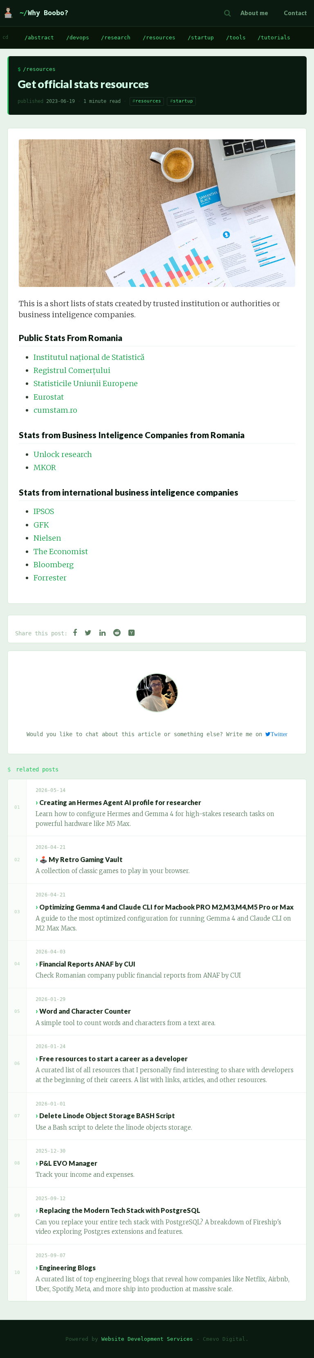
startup (183, 101)
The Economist (61, 551)
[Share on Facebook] (75, 633)
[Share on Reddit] (117, 633)
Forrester (50, 577)
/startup (201, 37)
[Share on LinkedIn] (102, 633)
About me (254, 12)
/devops (77, 37)
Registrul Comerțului (72, 370)
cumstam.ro (55, 410)
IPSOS (44, 511)
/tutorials (274, 37)
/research (115, 37)
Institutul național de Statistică (89, 357)
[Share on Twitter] (88, 633)
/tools (236, 37)
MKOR (45, 467)
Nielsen (47, 538)
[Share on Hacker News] (131, 633)
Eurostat (49, 397)
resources (148, 101)
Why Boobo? (48, 13)
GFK (41, 525)
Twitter (279, 734)
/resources (159, 37)
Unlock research (63, 454)
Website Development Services (147, 1339)
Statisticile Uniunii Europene (86, 383)
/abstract (39, 37)
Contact (295, 12)
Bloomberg (54, 564)
